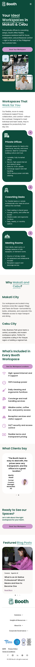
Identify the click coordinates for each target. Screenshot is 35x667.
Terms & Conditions (8, 651)
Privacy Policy (13, 649)
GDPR (4, 649)
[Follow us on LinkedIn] (17, 655)
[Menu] (31, 4)
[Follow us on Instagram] (13, 655)
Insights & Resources (17, 620)
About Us (17, 625)
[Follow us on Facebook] (8, 655)
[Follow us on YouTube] (27, 655)
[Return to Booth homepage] (9, 4)
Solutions (17, 615)
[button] (15, 595)
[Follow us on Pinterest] (22, 655)
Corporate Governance (17, 631)
